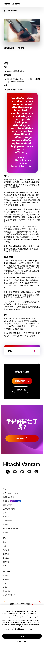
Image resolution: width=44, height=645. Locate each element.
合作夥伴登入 (7, 591)
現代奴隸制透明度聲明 (10, 528)
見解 (4, 583)
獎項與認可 (7, 524)
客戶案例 (6, 579)
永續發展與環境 (8, 497)
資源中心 (6, 575)
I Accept (22, 636)
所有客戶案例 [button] (12, 10)
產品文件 (6, 550)
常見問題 (6, 554)
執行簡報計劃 (7, 521)
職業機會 (6, 501)
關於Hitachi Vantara (10, 493)
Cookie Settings (22, 641)
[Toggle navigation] (40, 3)
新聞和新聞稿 (7, 505)
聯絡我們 (6, 532)
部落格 (5, 587)
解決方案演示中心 (9, 595)
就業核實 (6, 562)
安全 (4, 566)
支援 (4, 542)
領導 (4, 513)
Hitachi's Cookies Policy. (23, 629)
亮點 (10, 350)
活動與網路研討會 (9, 509)
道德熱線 (6, 558)
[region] (22, 625)
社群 (4, 546)
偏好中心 (6, 517)
